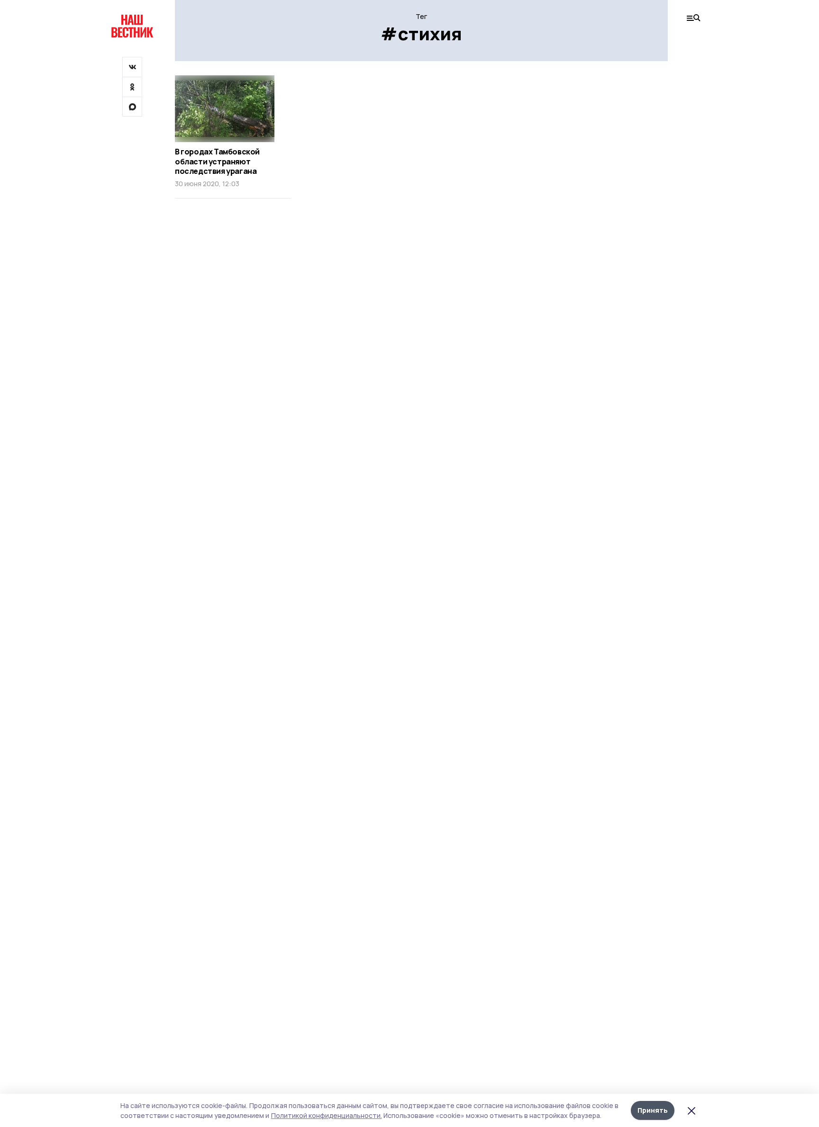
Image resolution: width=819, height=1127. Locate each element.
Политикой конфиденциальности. (326, 1115)
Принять (652, 1110)
